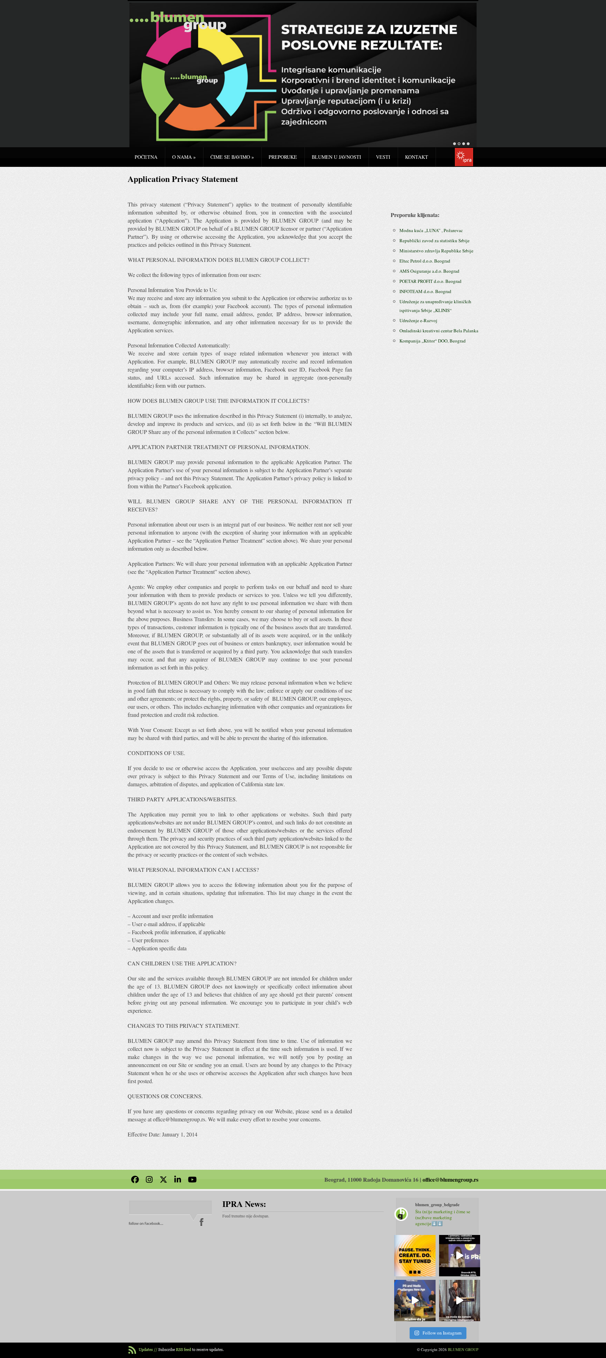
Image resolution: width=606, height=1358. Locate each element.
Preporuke (283, 157)
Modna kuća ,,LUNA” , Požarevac (431, 230)
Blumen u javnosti (336, 157)
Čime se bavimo (232, 157)
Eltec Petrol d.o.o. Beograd (424, 261)
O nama (184, 157)
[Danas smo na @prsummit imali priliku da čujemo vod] (459, 1300)
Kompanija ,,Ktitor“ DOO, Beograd (432, 341)
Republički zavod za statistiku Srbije (434, 240)
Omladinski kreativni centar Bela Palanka (438, 330)
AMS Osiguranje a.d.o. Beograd (429, 271)
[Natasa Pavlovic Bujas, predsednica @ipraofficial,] (459, 1255)
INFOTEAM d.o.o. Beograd (425, 291)
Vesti (383, 157)
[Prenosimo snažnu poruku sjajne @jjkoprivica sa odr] (415, 1300)
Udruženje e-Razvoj (418, 320)
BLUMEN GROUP (463, 1349)
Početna (146, 157)
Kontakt (416, 157)
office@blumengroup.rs (450, 1179)
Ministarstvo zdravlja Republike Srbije (436, 250)
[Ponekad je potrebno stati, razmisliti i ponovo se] (415, 1255)
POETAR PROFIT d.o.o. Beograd (430, 281)
